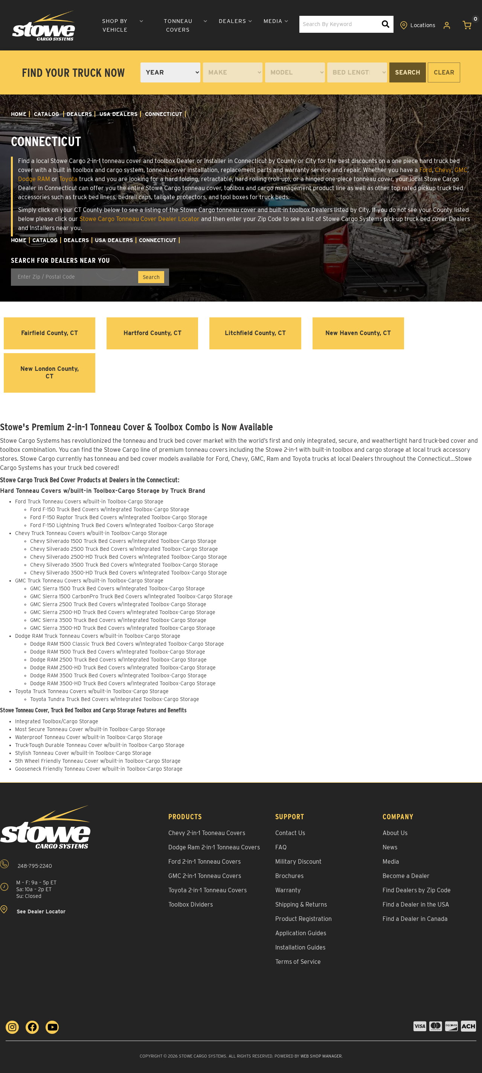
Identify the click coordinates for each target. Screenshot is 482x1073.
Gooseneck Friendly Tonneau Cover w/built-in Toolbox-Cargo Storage (99, 769)
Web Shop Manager (321, 1056)
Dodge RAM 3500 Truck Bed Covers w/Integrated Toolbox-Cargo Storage (118, 675)
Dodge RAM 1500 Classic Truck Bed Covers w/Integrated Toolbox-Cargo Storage (127, 644)
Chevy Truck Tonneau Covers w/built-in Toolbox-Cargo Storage (91, 533)
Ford (425, 170)
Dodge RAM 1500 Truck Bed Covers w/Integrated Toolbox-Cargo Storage (117, 652)
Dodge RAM (34, 179)
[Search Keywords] (386, 24)
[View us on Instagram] (12, 1027)
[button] (118, 26)
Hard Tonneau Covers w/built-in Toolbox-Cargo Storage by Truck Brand (102, 490)
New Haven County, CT (358, 333)
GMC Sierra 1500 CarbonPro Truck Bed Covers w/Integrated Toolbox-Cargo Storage (131, 596)
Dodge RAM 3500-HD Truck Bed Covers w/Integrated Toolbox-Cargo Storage (123, 683)
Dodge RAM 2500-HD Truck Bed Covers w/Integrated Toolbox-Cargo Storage (123, 668)
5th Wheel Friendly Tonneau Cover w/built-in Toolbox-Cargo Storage (98, 761)
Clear (444, 72)
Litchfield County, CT (255, 333)
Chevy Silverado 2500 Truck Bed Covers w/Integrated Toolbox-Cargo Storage (124, 549)
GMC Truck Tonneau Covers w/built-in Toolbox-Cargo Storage (89, 581)
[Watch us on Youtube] (52, 1027)
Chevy (443, 170)
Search (407, 72)
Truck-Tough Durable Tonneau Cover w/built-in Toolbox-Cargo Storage (100, 745)
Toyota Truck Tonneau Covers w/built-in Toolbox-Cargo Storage (92, 691)
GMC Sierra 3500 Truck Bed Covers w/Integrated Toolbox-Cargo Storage (118, 620)
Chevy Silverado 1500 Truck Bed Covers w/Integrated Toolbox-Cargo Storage (123, 541)
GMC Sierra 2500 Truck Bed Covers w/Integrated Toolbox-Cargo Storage (118, 604)
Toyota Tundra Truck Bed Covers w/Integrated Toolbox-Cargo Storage (114, 699)
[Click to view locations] (417, 26)
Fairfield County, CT (49, 333)
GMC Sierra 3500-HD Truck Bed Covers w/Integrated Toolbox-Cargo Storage (122, 628)
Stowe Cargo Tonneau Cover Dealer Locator (139, 219)
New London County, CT (49, 372)
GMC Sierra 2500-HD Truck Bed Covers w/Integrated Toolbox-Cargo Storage (122, 612)
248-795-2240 (34, 866)
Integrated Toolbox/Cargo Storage (56, 721)
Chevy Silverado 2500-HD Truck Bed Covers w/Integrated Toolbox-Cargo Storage (128, 557)
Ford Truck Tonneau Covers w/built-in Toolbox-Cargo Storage (89, 501)
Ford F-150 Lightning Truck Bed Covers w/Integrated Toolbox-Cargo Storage (122, 525)
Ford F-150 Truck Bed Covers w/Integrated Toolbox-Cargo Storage (109, 509)
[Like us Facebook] (32, 1027)
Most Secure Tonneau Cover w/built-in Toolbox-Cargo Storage (90, 729)
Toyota (68, 179)
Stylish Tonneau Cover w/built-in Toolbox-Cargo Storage (83, 753)
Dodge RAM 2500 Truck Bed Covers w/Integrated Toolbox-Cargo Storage (118, 660)
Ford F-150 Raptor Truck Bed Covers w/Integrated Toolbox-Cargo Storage (118, 517)
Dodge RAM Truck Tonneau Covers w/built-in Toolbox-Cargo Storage (97, 636)
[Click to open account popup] (447, 25)
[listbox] (170, 72)
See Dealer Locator (40, 912)
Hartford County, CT (153, 333)
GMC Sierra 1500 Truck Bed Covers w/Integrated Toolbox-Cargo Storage (117, 588)
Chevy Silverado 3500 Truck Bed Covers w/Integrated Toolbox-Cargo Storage (124, 565)
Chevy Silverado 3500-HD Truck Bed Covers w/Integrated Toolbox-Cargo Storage (128, 573)
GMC (461, 170)
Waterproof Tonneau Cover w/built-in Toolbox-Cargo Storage (89, 737)
